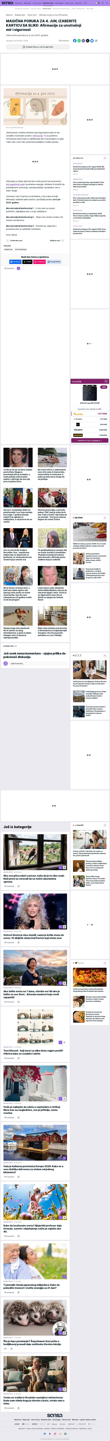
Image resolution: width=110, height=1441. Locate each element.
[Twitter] (50, 1434)
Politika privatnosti (72, 1428)
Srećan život (32, 15)
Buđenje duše (20, 15)
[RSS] (60, 1434)
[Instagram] (55, 1434)
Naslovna (9, 15)
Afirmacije (8, 249)
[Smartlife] (71, 1424)
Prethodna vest (16, 240)
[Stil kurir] (48, 1424)
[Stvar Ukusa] (91, 1424)
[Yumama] (81, 1424)
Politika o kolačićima (57, 1428)
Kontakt (46, 1428)
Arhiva (89, 1428)
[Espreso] (34, 1424)
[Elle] (42, 1424)
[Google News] (65, 1434)
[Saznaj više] (105, 517)
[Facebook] (45, 1434)
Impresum (21, 1428)
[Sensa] (7, 3)
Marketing (82, 1428)
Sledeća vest (55, 240)
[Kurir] (17, 1424)
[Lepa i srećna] (62, 1424)
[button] (64, 40)
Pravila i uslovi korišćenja (34, 1428)
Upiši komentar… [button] (17, 663)
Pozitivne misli (21, 249)
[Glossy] (54, 1424)
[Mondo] (25, 1424)
